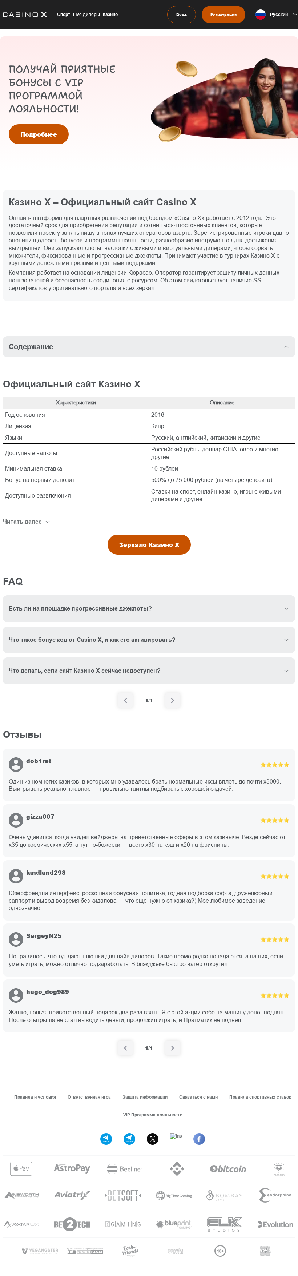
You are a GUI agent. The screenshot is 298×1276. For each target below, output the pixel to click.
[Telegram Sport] (106, 1139)
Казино (110, 14)
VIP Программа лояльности (152, 1115)
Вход (181, 14)
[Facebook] (199, 1139)
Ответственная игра (89, 1097)
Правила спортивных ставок (260, 1097)
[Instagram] (176, 1139)
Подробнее (38, 134)
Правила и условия (35, 1097)
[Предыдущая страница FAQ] (125, 700)
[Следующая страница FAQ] (172, 700)
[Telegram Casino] (129, 1139)
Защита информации (145, 1097)
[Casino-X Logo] (23, 14)
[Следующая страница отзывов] (172, 1048)
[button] (276, 14)
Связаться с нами (198, 1097)
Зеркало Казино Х (149, 544)
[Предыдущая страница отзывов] (125, 1048)
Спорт (63, 14)
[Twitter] (152, 1139)
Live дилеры (86, 14)
